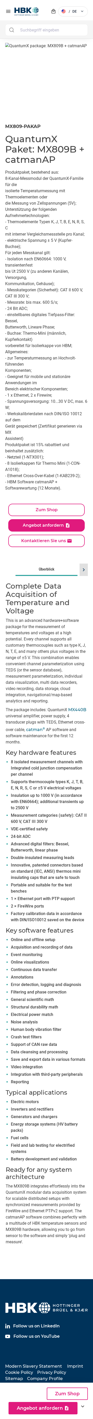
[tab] (46, 912)
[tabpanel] (46, 919)
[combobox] (46, 30)
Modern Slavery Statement (33, 1366)
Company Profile (45, 1378)
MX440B (77, 709)
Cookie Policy (19, 1372)
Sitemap (14, 1378)
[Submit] (11, 30)
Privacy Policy (51, 1372)
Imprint (75, 1366)
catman (35, 729)
